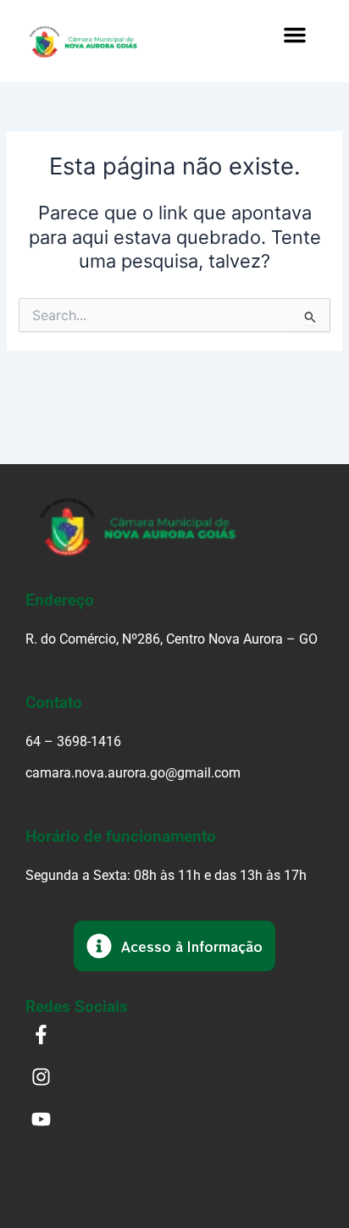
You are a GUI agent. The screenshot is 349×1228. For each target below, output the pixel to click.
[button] (295, 35)
